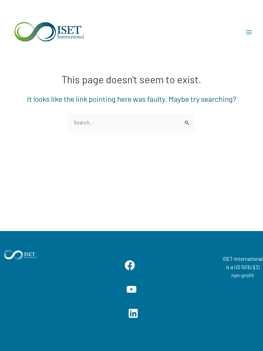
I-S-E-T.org (117, 32)
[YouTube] (131, 289)
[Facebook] (130, 265)
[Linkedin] (133, 313)
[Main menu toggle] (249, 32)
